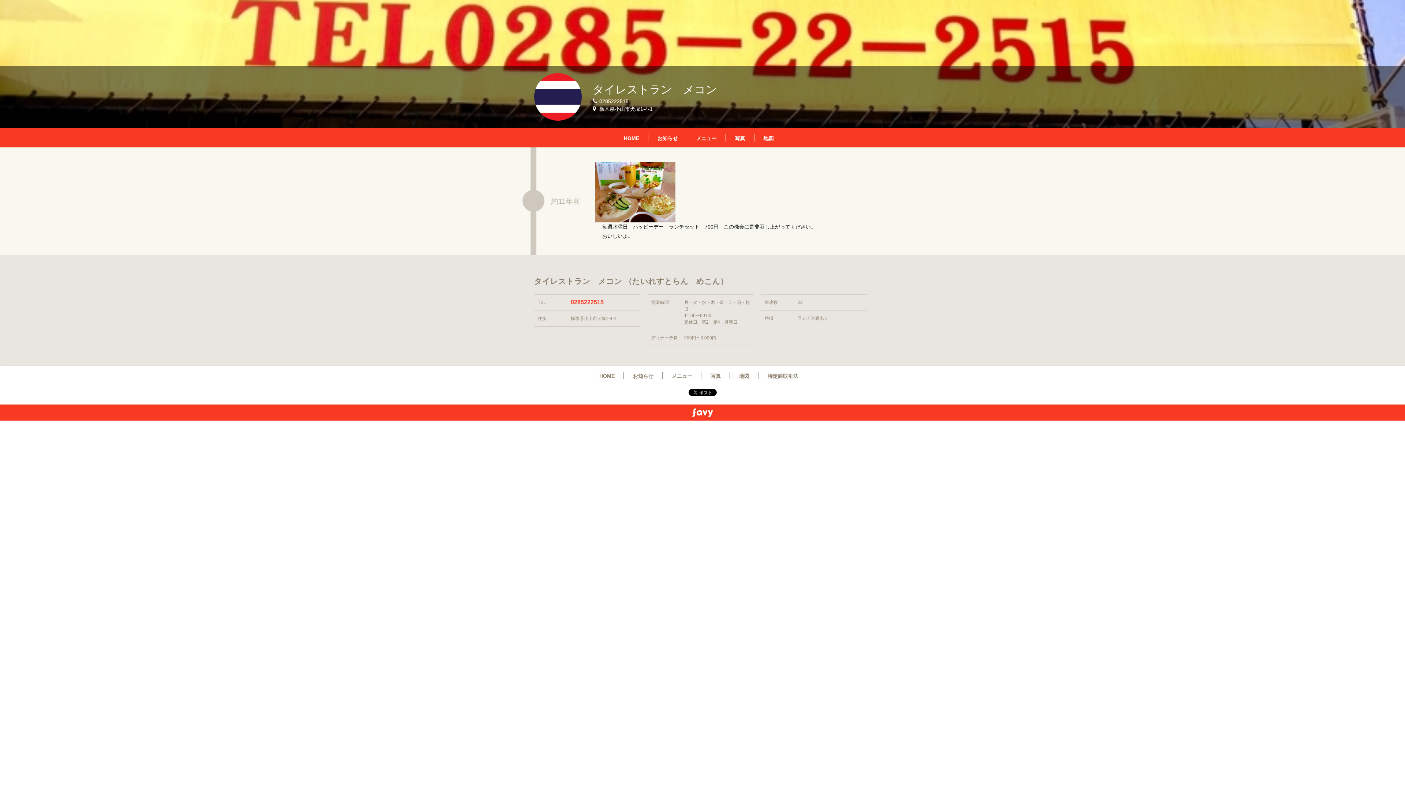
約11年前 (565, 201)
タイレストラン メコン (655, 89)
